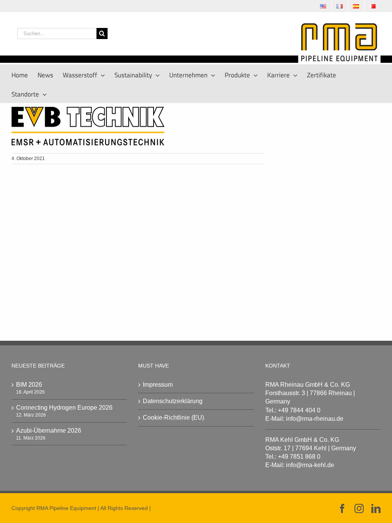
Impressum (158, 384)
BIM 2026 (29, 384)
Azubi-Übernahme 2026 (48, 430)
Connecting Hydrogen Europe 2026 (64, 407)
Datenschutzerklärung (173, 401)
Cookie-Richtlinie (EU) (173, 417)
